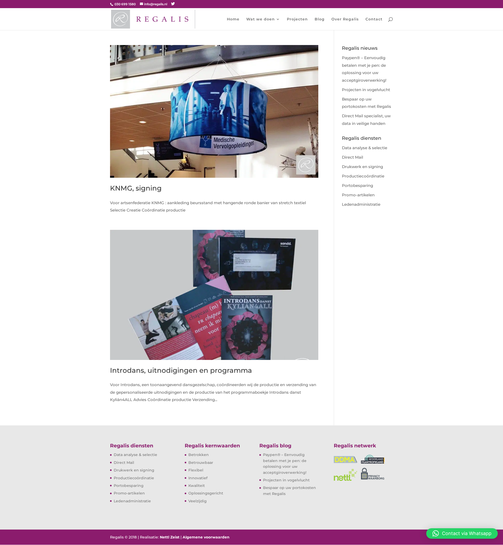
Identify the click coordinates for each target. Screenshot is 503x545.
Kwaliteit (196, 485)
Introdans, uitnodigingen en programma (181, 370)
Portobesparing (357, 185)
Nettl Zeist (169, 537)
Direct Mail (352, 157)
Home (233, 19)
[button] (462, 533)
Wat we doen (260, 19)
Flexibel (195, 470)
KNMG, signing (136, 188)
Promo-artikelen (358, 194)
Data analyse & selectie (364, 147)
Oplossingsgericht (205, 493)
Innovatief (197, 478)
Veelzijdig (197, 501)
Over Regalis (345, 19)
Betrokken (198, 454)
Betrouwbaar (200, 462)
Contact (373, 19)
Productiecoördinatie (363, 176)
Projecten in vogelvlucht (366, 89)
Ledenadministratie (361, 204)
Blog (320, 19)
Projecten (297, 19)
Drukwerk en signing (362, 166)
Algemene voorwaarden (206, 537)
